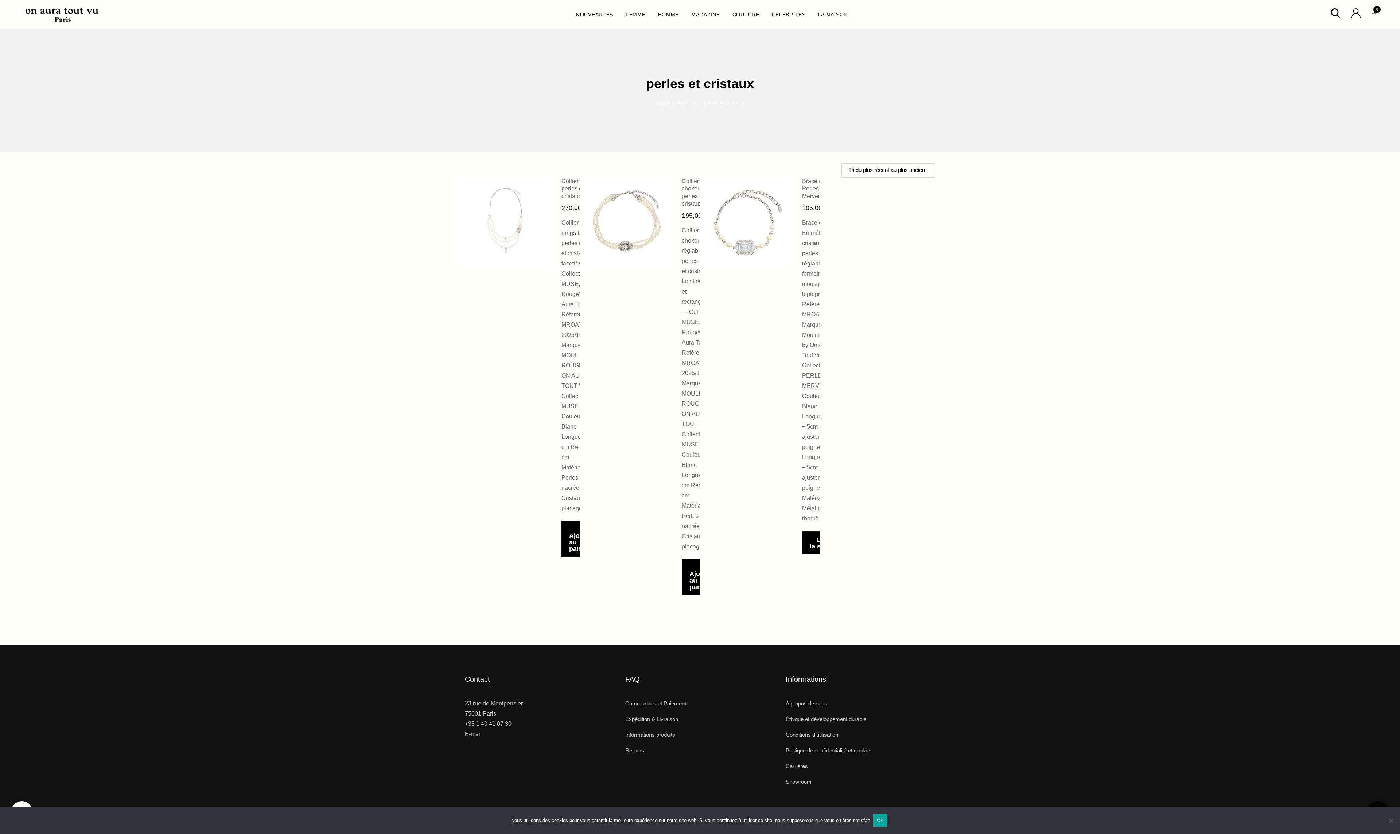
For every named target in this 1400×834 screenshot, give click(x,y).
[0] (1374, 13)
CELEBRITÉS (789, 14)
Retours (634, 750)
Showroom (799, 782)
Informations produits (650, 735)
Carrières (797, 766)
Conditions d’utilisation (812, 735)
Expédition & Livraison (651, 719)
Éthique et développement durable (826, 719)
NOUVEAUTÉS (594, 14)
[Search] (1335, 12)
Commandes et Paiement (655, 703)
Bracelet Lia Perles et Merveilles (817, 189)
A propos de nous (806, 703)
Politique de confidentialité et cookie (828, 750)
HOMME (668, 14)
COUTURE (745, 14)
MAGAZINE (705, 14)
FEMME (636, 14)
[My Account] (1356, 12)
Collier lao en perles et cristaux (578, 189)
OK (880, 820)
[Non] (1391, 823)
